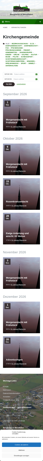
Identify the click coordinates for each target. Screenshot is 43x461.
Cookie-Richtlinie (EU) (11, 400)
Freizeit (27, 50)
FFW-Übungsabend (13, 50)
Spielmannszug (12, 63)
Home (5, 27)
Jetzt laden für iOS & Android (14, 421)
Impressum (7, 390)
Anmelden (6, 397)
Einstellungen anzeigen (21, 455)
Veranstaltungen (18, 27)
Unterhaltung (12, 66)
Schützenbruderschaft (16, 59)
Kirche (16, 54)
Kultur (34, 54)
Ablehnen (21, 450)
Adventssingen (14, 359)
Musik (8, 57)
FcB (7, 48)
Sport (23, 63)
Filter (9, 84)
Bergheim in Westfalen (21, 14)
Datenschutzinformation (11, 393)
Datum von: (9, 74)
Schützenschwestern (15, 61)
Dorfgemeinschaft (14, 46)
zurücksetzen (21, 84)
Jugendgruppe (25, 52)
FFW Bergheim (17, 48)
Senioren (31, 61)
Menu (7, 22)
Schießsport (27, 57)
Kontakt (5, 386)
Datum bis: (8, 79)
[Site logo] (21, 11)
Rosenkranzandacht (17, 201)
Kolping (25, 54)
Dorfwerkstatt (31, 46)
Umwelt (31, 63)
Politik (16, 57)
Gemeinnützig (11, 52)
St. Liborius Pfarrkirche (18, 126)
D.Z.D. (32, 43)
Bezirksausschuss (20, 43)
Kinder (8, 54)
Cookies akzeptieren (21, 445)
